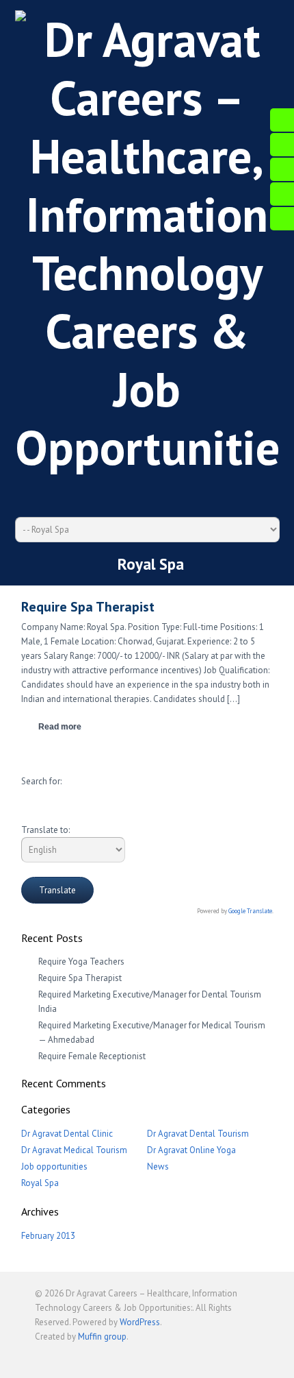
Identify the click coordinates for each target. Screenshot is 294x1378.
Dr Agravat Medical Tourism (74, 1150)
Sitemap (211, 492)
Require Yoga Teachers (81, 961)
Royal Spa (40, 1183)
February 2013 (48, 1236)
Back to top (249, 1356)
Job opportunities (54, 1166)
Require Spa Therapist (80, 978)
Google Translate (250, 911)
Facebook (81, 492)
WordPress (140, 1322)
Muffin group (102, 1336)
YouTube (133, 492)
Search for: (41, 781)
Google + (107, 492)
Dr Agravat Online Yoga (191, 1150)
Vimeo (159, 492)
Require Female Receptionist (92, 1056)
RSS (185, 492)
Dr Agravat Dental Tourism (198, 1133)
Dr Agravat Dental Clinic (67, 1133)
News (158, 1166)
